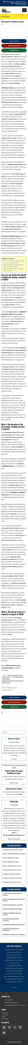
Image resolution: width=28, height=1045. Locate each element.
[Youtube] (4, 1032)
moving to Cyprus (5, 679)
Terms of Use (4, 1014)
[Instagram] (15, 1027)
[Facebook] (4, 1027)
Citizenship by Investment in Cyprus (13, 850)
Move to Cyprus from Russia (14, 952)
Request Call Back (14, 41)
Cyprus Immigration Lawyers (11, 858)
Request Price (14, 50)
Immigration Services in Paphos (12, 874)
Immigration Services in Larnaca (12, 882)
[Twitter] (9, 1027)
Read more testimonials (14, 839)
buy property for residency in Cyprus (15, 675)
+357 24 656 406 (22, 4)
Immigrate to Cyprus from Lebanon (14, 968)
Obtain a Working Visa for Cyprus (12, 866)
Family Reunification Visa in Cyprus (14, 960)
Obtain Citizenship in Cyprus (11, 862)
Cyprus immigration (6, 677)
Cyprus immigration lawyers (17, 677)
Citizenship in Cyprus (7, 88)
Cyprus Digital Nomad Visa (14, 965)
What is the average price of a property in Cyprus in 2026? (13, 269)
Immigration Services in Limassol (12, 870)
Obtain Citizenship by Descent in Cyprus (14, 854)
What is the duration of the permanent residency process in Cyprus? (13, 265)
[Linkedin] (20, 1027)
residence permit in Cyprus (15, 164)
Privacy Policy (4, 1013)
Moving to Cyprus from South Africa (14, 979)
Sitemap (3, 1016)
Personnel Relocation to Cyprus (14, 957)
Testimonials (4, 1018)
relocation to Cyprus (6, 682)
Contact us (14, 759)
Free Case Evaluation (14, 46)
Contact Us (14, 987)
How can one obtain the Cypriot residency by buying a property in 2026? (13, 261)
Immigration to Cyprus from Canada (14, 949)
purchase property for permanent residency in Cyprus (12, 680)
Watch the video (14, 783)
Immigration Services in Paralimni (12, 878)
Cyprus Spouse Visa (14, 963)
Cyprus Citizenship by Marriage (14, 971)
